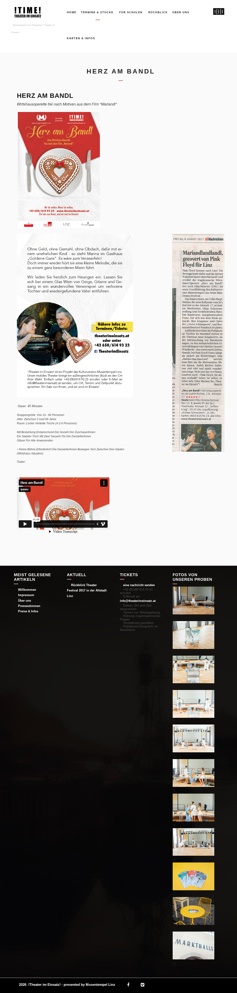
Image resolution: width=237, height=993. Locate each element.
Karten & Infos (81, 38)
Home (71, 12)
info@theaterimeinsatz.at (138, 601)
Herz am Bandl (45, 95)
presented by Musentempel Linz (89, 985)
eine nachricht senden (139, 585)
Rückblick (158, 12)
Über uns (180, 12)
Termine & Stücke (97, 12)
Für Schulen (131, 12)
